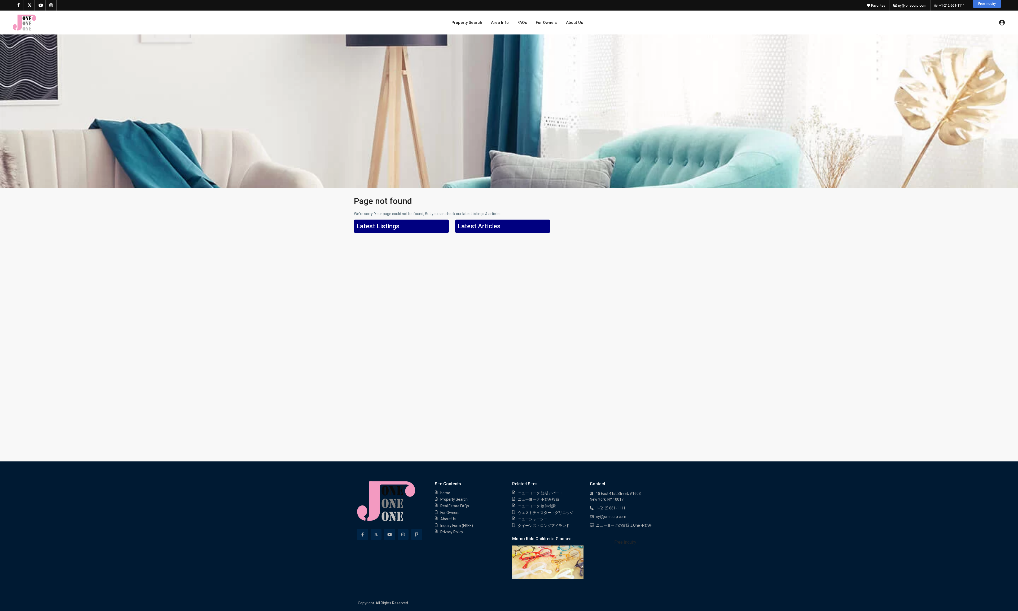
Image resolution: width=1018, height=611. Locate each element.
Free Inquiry (625, 542)
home (445, 493)
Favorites (877, 5)
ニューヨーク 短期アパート (540, 493)
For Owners (546, 22)
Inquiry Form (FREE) (456, 525)
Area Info (500, 22)
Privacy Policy (451, 532)
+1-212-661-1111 (952, 5)
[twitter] (29, 5)
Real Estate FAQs (454, 506)
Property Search (466, 22)
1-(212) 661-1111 (610, 508)
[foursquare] (416, 534)
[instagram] (51, 5)
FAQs (522, 22)
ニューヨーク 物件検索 (537, 506)
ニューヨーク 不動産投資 (538, 499)
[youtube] (40, 5)
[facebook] (18, 5)
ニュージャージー (532, 519)
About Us (574, 22)
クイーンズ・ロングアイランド (544, 525)
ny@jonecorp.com (912, 5)
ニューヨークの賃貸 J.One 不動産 (624, 525)
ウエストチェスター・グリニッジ (545, 512)
